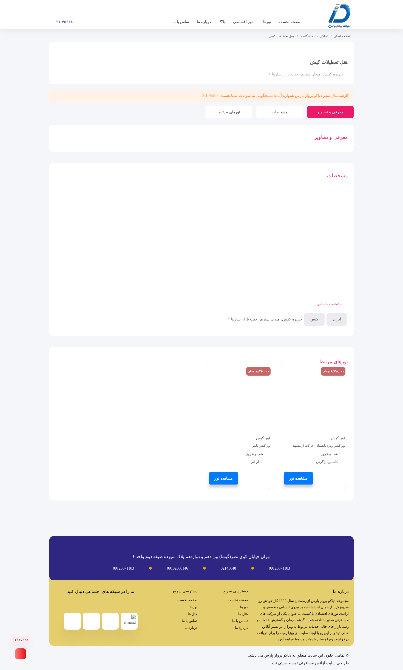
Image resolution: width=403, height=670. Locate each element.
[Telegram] (106, 603)
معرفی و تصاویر (330, 112)
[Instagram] (95, 603)
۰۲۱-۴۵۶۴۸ (63, 22)
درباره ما (204, 22)
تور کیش (338, 438)
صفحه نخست (289, 22)
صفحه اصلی (341, 36)
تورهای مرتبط (229, 112)
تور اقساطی (243, 22)
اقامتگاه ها (307, 36)
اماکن (324, 36)
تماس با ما (180, 22)
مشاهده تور (298, 478)
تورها (267, 22)
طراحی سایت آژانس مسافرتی (324, 663)
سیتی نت (279, 663)
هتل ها (243, 614)
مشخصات (280, 112)
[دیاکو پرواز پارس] (339, 17)
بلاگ (221, 22)
